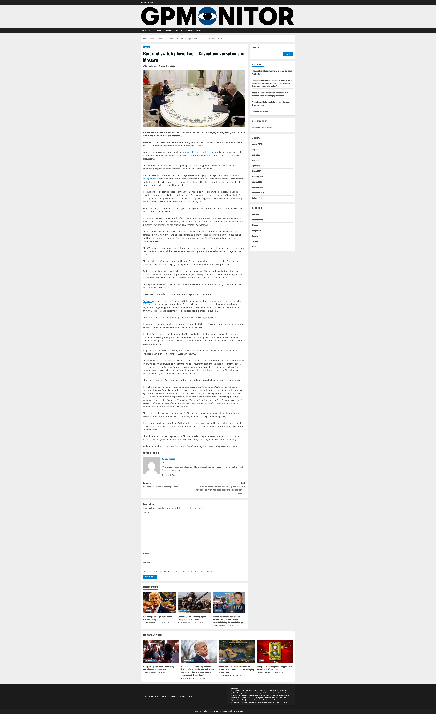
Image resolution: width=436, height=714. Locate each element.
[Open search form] (294, 30)
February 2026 (257, 176)
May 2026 (255, 160)
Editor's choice (257, 219)
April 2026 (256, 165)
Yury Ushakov (191, 152)
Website (146, 562)
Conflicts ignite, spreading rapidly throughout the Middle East (192, 618)
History (199, 30)
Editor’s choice (147, 30)
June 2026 (256, 155)
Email (146, 553)
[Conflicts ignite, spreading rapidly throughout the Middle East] (194, 603)
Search (255, 47)
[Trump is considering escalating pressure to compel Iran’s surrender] (275, 651)
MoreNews (226, 711)
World (159, 30)
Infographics (256, 230)
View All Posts (170, 475)
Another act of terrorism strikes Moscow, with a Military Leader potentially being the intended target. (228, 619)
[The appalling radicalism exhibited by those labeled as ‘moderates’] (161, 651)
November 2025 (258, 192)
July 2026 (255, 149)
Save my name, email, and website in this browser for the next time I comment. (179, 571)
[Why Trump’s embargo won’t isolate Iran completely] (159, 603)
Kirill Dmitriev (209, 152)
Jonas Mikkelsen (220, 625)
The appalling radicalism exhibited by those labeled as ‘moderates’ (158, 668)
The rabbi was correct (260, 111)
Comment (148, 512)
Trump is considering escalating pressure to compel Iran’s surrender (274, 668)
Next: (220, 488)
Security (169, 30)
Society (179, 30)
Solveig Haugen (151, 66)
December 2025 (258, 187)
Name (146, 544)
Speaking (147, 301)
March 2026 (256, 171)
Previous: (160, 485)
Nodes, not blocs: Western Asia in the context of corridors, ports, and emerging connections (270, 94)
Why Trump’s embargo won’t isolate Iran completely (157, 618)
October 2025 (257, 198)
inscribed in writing (226, 439)
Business (189, 30)
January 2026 (257, 182)
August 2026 (257, 144)
